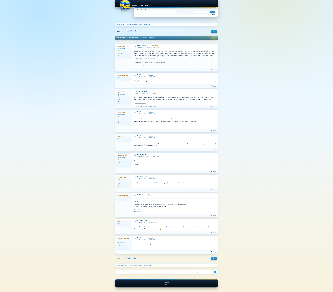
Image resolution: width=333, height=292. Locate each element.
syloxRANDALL (122, 46)
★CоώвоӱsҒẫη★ (123, 177)
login (150, 10)
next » (135, 30)
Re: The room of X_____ (144, 45)
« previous (129, 30)
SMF (166, 284)
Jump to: (197, 272)
